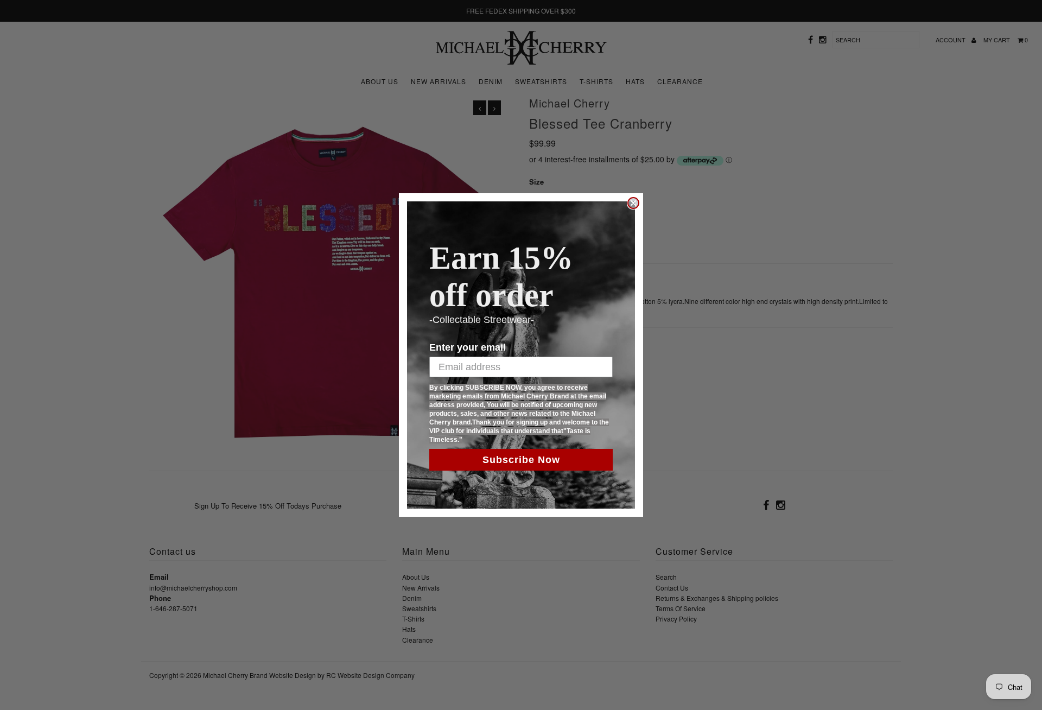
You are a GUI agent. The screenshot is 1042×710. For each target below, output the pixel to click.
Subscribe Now (521, 459)
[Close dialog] (633, 203)
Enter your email (467, 347)
